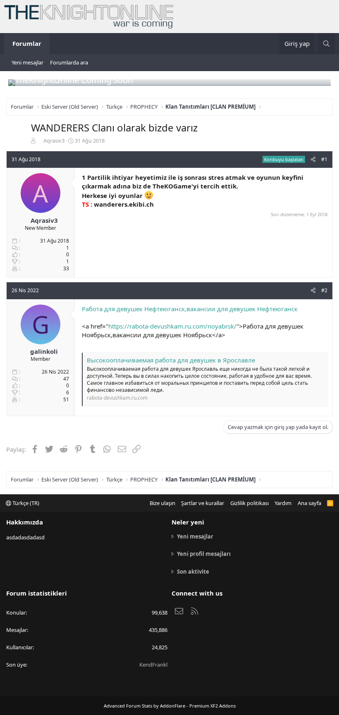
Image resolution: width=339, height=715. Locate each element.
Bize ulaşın (162, 503)
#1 (324, 159)
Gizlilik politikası (249, 503)
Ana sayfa (309, 503)
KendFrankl (153, 664)
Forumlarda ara (69, 62)
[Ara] (326, 43)
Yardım (283, 503)
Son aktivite (193, 571)
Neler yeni (188, 522)
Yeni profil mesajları (204, 554)
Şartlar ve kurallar (202, 503)
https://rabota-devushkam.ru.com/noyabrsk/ (172, 326)
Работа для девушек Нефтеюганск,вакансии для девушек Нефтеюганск (190, 309)
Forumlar (26, 43)
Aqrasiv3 (53, 140)
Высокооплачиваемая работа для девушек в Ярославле (171, 360)
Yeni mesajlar (27, 62)
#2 (324, 290)
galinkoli (44, 351)
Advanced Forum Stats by (170, 706)
